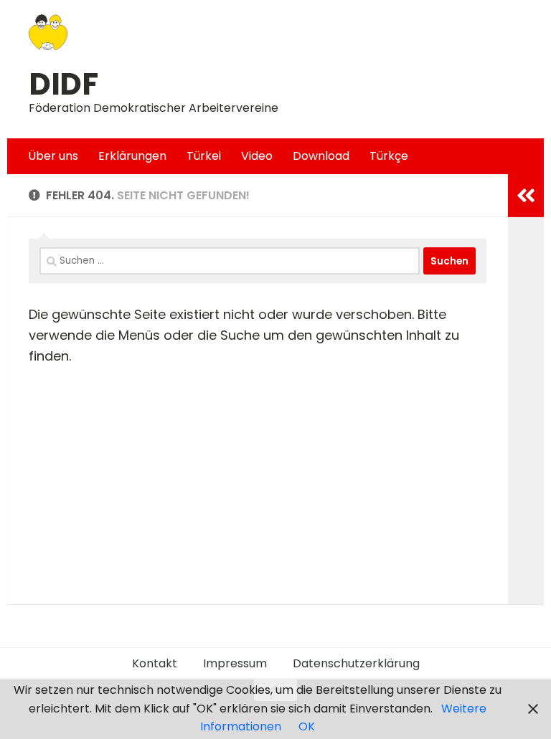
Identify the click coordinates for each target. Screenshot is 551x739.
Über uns (53, 156)
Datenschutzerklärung (356, 663)
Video (257, 156)
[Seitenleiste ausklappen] (526, 195)
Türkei (204, 156)
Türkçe (388, 156)
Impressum (235, 663)
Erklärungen (132, 156)
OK (306, 726)
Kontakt (154, 663)
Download (321, 156)
